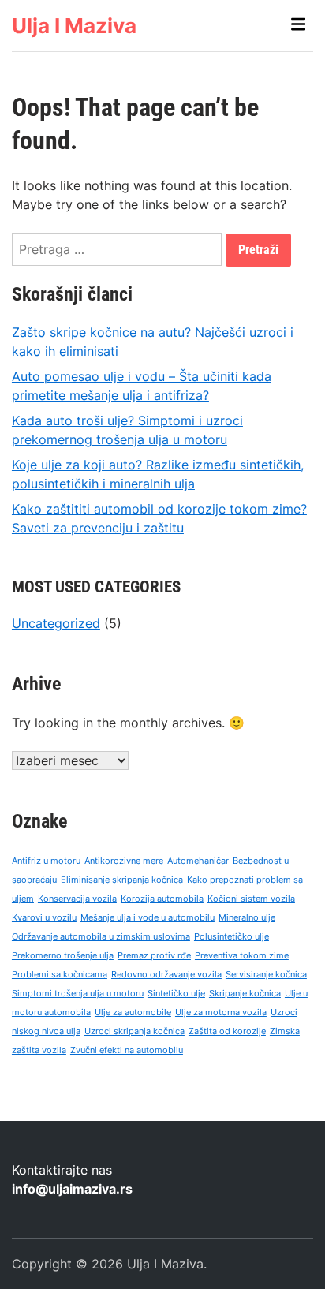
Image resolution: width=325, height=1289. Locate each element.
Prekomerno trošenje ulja (63, 956)
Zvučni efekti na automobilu (126, 1050)
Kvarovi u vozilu (44, 918)
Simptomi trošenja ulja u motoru (78, 993)
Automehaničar (198, 861)
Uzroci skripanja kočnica (134, 1031)
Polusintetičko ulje (231, 937)
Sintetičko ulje (176, 993)
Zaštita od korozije (227, 1031)
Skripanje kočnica (245, 993)
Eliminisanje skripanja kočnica (122, 880)
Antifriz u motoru (46, 861)
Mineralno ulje (247, 918)
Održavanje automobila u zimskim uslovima (101, 937)
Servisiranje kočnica (266, 975)
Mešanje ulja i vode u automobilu (147, 918)
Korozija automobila (162, 899)
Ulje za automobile (133, 1012)
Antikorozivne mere (123, 861)
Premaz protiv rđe (154, 956)
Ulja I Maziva (74, 25)
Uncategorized (56, 623)
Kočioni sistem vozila (251, 899)
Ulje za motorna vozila (221, 1012)
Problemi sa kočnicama (59, 975)
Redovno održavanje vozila (166, 975)
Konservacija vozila (77, 899)
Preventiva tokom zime (242, 956)
